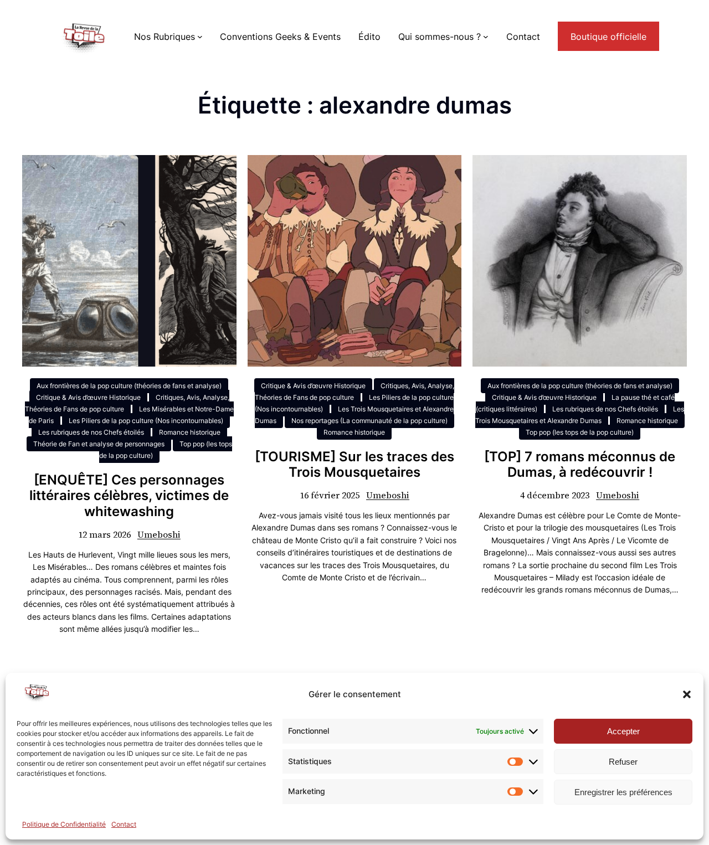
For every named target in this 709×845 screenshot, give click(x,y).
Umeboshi (159, 534)
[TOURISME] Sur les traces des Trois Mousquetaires (354, 465)
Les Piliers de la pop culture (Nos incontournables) (146, 420)
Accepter (623, 731)
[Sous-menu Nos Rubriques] (200, 36)
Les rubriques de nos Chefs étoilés (91, 432)
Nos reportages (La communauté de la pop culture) (369, 420)
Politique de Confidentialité (64, 824)
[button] (686, 694)
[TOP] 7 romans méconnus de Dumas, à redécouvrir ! (579, 465)
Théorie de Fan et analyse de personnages (99, 444)
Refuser (623, 761)
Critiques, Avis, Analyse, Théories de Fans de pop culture (127, 403)
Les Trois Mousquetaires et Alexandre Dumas (579, 415)
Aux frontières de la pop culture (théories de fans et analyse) (129, 386)
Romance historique (189, 432)
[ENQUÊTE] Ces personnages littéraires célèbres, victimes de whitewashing (129, 496)
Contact (123, 824)
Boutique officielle (608, 36)
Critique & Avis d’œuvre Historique (88, 397)
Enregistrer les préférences (623, 792)
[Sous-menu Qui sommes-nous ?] (486, 36)
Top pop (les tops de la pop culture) (580, 432)
